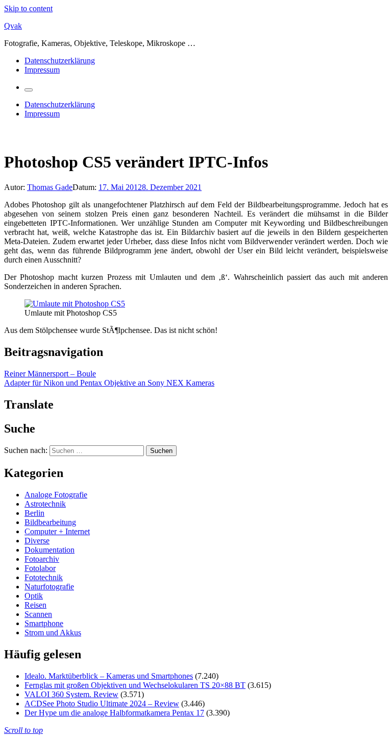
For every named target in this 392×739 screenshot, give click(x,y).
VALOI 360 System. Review (71, 694)
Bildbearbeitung (50, 522)
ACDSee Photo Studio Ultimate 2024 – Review (101, 703)
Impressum (42, 69)
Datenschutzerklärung (59, 60)
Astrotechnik (45, 503)
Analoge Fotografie (55, 494)
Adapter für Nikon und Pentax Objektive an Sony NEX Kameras (109, 382)
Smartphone (43, 623)
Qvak (13, 25)
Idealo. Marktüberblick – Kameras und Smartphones (108, 676)
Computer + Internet (57, 531)
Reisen (35, 605)
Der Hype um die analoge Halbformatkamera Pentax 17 (114, 712)
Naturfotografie (49, 586)
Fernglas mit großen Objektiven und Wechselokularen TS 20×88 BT (135, 685)
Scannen (38, 614)
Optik (33, 595)
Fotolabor (40, 568)
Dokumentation (49, 549)
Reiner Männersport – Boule (50, 373)
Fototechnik (43, 577)
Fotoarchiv (41, 559)
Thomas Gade (49, 187)
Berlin (34, 513)
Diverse (37, 540)
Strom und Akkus (52, 632)
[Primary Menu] (28, 89)
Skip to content (28, 8)
